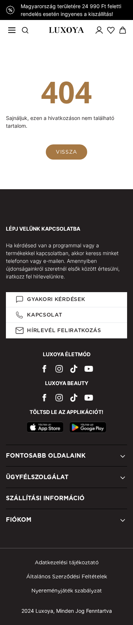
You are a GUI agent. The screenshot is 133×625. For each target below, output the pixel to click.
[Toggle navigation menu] (12, 30)
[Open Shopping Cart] (122, 30)
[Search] (25, 30)
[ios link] (45, 427)
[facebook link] (44, 368)
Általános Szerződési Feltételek (66, 576)
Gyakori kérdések (56, 299)
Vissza (66, 152)
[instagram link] (59, 368)
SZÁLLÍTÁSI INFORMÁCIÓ (45, 498)
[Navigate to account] (99, 30)
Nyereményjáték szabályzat (66, 591)
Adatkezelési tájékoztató (67, 562)
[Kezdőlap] (66, 30)
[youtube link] (88, 368)
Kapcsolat (44, 315)
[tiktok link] (73, 368)
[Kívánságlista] (110, 30)
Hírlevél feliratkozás (64, 330)
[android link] (87, 427)
